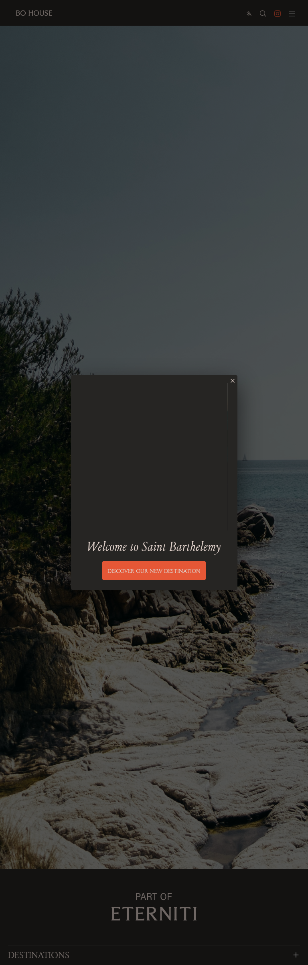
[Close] (232, 380)
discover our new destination (154, 571)
